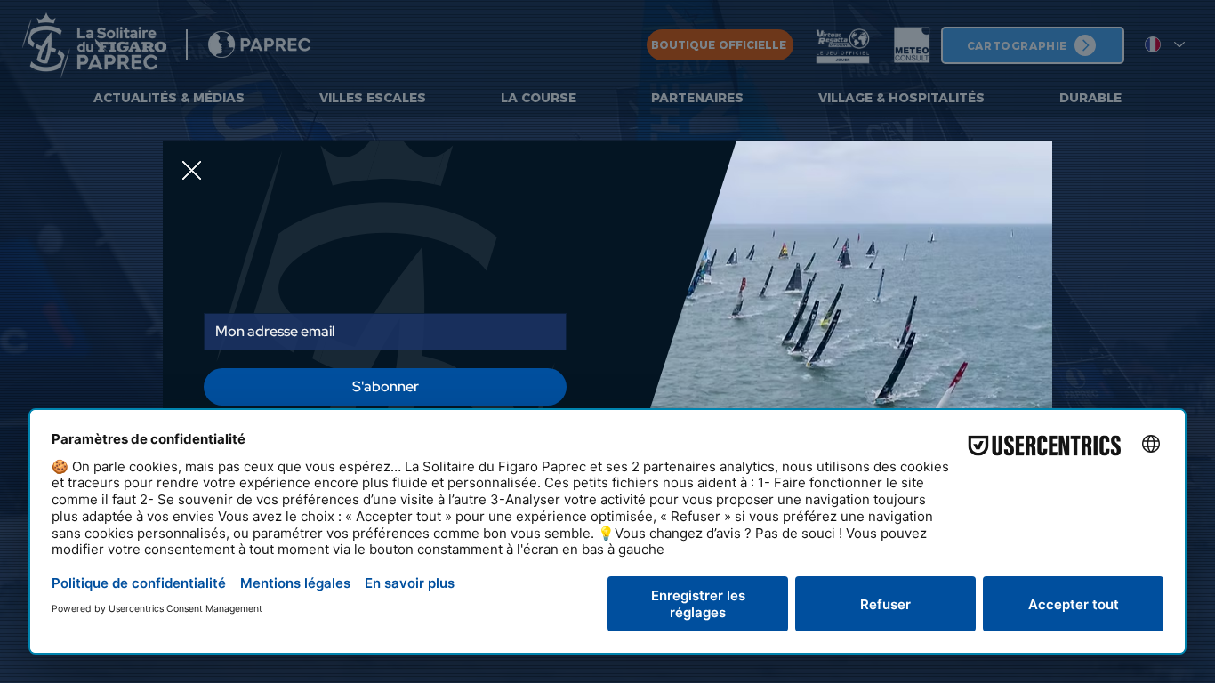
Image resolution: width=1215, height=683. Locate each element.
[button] (191, 98)
